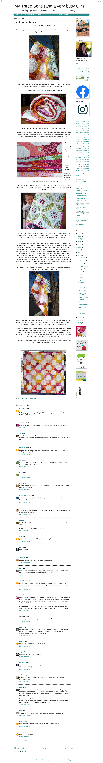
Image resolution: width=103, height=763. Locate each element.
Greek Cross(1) (79, 128)
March (81, 282)
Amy (20, 547)
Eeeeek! (81, 285)
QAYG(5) (87, 132)
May (81, 277)
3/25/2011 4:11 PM (24, 514)
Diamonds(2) (86, 125)
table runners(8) (83, 168)
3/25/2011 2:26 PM (24, 427)
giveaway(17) (78, 146)
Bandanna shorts (81, 224)
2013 (79, 250)
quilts (36, 401)
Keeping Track (83, 307)
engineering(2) (86, 141)
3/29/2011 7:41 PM (24, 705)
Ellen (20, 483)
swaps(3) (78, 168)
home (17, 14)
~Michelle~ (22, 422)
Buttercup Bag (80, 211)
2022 (79, 239)
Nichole (21, 641)
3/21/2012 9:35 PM (24, 737)
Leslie (21, 460)
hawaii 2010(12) (85, 148)
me (21, 14)
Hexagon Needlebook (82, 195)
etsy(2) (77, 143)
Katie (20, 627)
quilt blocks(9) (85, 159)
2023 (79, 236)
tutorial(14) (86, 171)
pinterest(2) (86, 157)
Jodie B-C (22, 557)
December (83, 257)
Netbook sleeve (80, 198)
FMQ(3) (77, 126)
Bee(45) (77, 123)
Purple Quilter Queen (25, 495)
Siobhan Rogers (24, 675)
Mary (20, 568)
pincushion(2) (78, 157)
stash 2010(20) (85, 164)
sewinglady (22, 732)
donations (23, 401)
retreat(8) (78, 162)
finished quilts (30, 401)
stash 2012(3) (86, 166)
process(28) (78, 159)
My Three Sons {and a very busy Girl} (49, 6)
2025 (79, 233)
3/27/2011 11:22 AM (24, 635)
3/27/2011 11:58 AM (24, 646)
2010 (55, 14)
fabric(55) (82, 143)
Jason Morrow (56, 760)
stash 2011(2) (79, 166)
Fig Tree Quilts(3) (84, 126)
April (81, 280)
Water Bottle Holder (81, 218)
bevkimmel (22, 408)
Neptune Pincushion (81, 184)
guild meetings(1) (85, 146)
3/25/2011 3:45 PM (24, 466)
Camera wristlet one (81, 193)
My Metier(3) (82, 132)
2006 (79, 323)
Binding (81, 302)
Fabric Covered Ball (81, 181)
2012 (46, 14)
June (81, 274)
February (82, 311)
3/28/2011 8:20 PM (24, 657)
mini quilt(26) (79, 152)
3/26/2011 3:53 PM (24, 610)
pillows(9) (87, 155)
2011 (50, 14)
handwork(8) (78, 148)
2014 (79, 247)
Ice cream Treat (83, 304)
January (82, 313)
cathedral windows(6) (80, 135)
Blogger (69, 760)
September (83, 266)
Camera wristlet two (81, 190)
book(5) (87, 134)
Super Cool (82, 290)
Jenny (21, 433)
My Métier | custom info (30, 14)
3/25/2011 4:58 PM (24, 530)
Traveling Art (79, 204)
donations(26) (86, 139)
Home (44, 748)
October (82, 263)
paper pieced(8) (80, 154)
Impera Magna (23, 447)
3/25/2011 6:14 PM (24, 552)
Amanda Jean (23, 580)
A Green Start (83, 288)
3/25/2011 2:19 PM (24, 417)
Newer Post (19, 748)
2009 (60, 14)
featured (66, 14)
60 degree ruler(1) (80, 121)
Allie (20, 508)
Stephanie (22, 652)
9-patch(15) (86, 121)
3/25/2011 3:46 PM (24, 477)
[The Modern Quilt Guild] (81, 380)
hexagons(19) (86, 150)
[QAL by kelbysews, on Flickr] (81, 336)
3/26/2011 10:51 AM (25, 575)
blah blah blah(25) (80, 134)
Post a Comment (22, 740)
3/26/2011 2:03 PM (24, 589)
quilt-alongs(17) (79, 161)
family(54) (87, 143)
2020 (79, 244)
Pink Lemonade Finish (83, 298)
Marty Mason (23, 662)
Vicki (20, 536)
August (82, 269)
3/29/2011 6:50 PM (24, 681)
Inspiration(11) (79, 130)
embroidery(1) (79, 141)
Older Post (69, 748)
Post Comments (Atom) (28, 752)
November (83, 260)
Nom (77, 227)
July (81, 271)
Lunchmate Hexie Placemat (81, 201)
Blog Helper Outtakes (82, 294)
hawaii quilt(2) (79, 150)
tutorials (40, 14)
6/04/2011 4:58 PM (24, 726)
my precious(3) (85, 152)
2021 (79, 241)
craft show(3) (82, 137)
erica (20, 710)
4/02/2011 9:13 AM (24, 715)
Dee (20, 520)
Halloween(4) (86, 128)
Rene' (21, 687)
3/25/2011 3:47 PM (24, 502)
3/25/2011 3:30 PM (24, 454)
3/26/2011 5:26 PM (24, 621)
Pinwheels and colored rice (80, 187)
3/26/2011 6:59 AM (24, 562)
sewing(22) (78, 164)
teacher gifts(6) (85, 170)
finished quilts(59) (85, 144)
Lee (20, 595)
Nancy (21, 721)
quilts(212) (86, 161)
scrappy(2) (86, 162)
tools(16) (78, 171)
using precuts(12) (80, 173)
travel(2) (82, 171)
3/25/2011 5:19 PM (24, 541)
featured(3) (78, 144)
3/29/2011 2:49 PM (24, 669)
